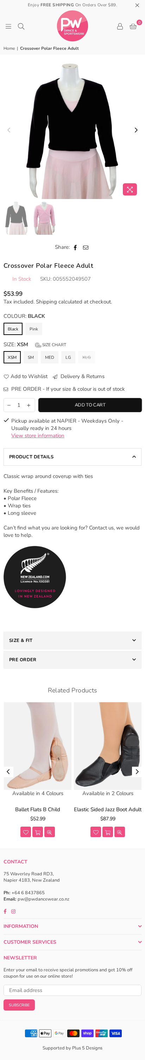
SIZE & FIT (21, 640)
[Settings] (120, 26)
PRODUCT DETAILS (31, 457)
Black (13, 329)
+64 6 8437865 (28, 893)
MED (49, 357)
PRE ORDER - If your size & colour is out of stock (67, 388)
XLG (86, 357)
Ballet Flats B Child (37, 809)
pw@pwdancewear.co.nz (43, 899)
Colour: (24, 316)
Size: (35, 344)
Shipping (46, 301)
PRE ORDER (22, 660)
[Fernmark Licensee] (35, 616)
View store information (37, 435)
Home (9, 48)
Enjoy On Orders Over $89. (73, 5)
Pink (34, 329)
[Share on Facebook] (75, 247)
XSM (12, 357)
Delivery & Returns (82, 376)
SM (31, 357)
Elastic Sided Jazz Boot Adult (107, 809)
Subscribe (19, 1005)
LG (68, 357)
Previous (9, 130)
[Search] (21, 26)
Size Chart (53, 345)
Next (136, 130)
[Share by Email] (86, 247)
